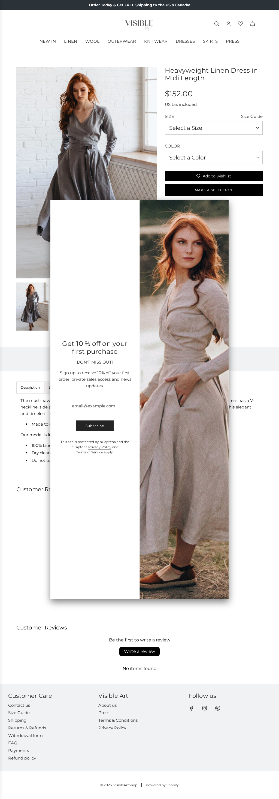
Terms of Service (89, 452)
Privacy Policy (99, 447)
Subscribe (95, 426)
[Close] (219, 209)
